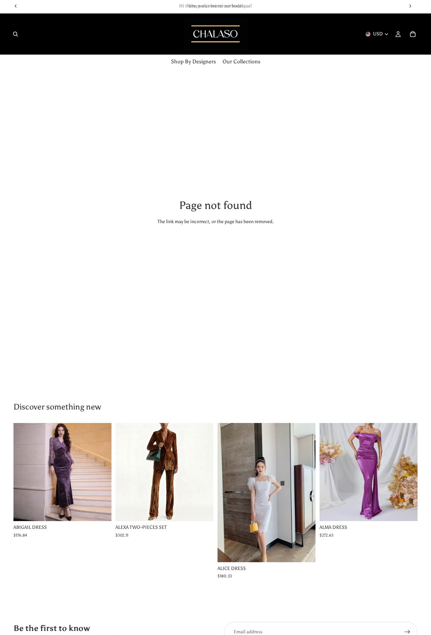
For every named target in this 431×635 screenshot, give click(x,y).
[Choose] (101, 511)
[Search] (15, 34)
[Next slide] (203, 472)
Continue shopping (215, 247)
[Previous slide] (125, 472)
